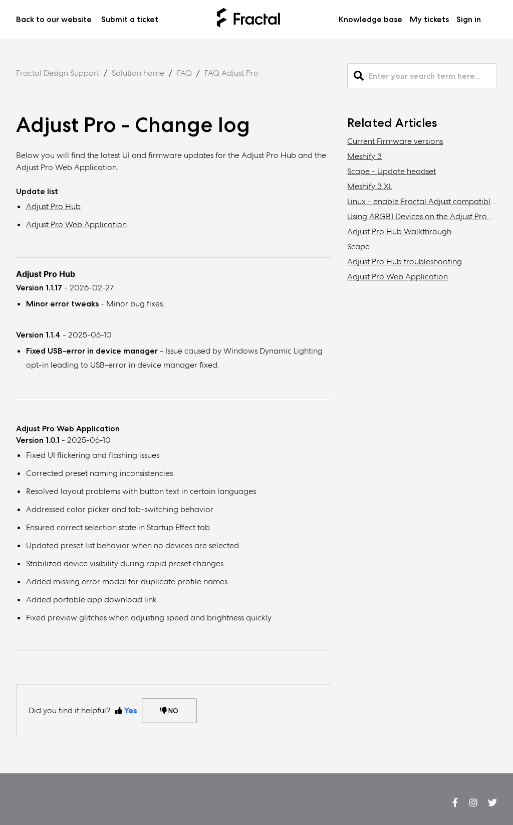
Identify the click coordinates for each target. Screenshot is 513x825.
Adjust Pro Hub (53, 206)
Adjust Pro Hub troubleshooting (404, 261)
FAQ (184, 73)
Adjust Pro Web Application (76, 224)
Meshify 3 (364, 156)
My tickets (429, 19)
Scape (358, 246)
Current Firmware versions (395, 141)
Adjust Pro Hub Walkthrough (399, 231)
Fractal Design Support (57, 73)
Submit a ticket (129, 19)
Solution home (138, 73)
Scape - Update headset (391, 171)
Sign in (468, 19)
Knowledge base (370, 19)
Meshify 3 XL (369, 186)
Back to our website (54, 19)
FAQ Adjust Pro (231, 73)
